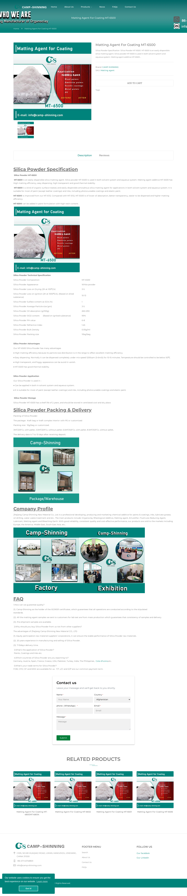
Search (85, 852)
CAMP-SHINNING (110, 67)
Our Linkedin (143, 858)
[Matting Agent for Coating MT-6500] (26, 130)
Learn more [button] (42, 881)
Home (16, 28)
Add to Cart (134, 83)
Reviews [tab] (104, 155)
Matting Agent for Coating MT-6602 (73, 812)
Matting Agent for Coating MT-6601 (114, 812)
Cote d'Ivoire (102, 661)
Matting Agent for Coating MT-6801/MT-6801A (32, 813)
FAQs (84, 867)
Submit (63, 738)
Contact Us (86, 862)
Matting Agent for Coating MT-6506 (155, 812)
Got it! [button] (28, 888)
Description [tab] (85, 155)
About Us (86, 857)
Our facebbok (143, 853)
